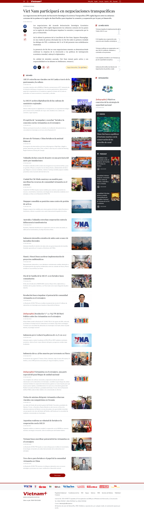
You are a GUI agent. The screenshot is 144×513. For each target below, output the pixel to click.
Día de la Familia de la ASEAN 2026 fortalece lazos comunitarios (43, 277)
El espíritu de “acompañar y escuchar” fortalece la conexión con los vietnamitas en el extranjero (43, 121)
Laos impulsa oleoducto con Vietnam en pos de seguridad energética (108, 59)
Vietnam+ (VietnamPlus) (36, 1)
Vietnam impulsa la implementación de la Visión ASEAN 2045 (108, 30)
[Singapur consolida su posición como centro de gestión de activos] (82, 206)
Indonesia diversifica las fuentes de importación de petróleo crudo (106, 68)
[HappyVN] (115, 486)
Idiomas (93, 493)
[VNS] (68, 486)
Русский (115, 1)
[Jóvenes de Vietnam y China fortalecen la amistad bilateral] (82, 143)
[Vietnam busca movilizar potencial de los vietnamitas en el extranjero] (82, 444)
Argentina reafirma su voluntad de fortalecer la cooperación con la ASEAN (42, 421)
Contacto (57, 495)
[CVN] (80, 486)
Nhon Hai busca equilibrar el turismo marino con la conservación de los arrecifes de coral (108, 138)
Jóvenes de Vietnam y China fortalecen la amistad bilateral (43, 139)
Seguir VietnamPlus (72, 67)
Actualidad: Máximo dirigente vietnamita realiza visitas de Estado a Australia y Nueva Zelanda (103, 179)
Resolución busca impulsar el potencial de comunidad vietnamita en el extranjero (45, 296)
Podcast (103, 154)
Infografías (103, 78)
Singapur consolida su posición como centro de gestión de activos (46, 202)
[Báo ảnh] (104, 486)
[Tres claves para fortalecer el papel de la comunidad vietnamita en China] (82, 463)
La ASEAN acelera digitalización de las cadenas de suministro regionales (43, 102)
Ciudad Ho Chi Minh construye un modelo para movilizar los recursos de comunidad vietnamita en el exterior (45, 182)
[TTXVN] (28, 486)
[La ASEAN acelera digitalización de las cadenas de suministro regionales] (82, 106)
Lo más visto (103, 26)
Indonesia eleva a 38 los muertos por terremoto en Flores (46, 353)
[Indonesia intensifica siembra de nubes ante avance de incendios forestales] (82, 243)
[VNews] (35, 486)
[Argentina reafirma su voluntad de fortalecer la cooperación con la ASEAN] (82, 425)
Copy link (25, 39)
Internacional (28, 6)
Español (106, 1)
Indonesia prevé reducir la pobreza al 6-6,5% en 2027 (44, 335)
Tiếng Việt (90, 1)
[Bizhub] (58, 486)
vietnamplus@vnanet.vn (65, 503)
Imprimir (25, 35)
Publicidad (117, 493)
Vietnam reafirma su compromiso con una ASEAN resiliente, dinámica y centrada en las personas (107, 50)
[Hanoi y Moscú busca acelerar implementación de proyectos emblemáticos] (82, 261)
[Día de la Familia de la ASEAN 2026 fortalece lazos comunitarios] (82, 281)
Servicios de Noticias (107, 493)
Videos (102, 114)
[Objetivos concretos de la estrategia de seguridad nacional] (108, 89)
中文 (111, 1)
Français (101, 1)
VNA (98, 493)
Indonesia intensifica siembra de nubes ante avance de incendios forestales (45, 239)
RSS (82, 493)
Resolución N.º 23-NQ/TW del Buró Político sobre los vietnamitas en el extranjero (43, 315)
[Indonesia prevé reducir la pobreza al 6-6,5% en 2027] (82, 340)
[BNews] (50, 486)
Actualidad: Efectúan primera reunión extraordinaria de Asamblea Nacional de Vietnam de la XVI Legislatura (103, 198)
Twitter (25, 31)
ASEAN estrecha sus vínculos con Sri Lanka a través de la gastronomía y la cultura (46, 80)
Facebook (25, 26)
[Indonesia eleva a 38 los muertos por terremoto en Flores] (82, 358)
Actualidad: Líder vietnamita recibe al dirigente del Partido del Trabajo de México (103, 162)
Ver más (29, 75)
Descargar (57, 475)
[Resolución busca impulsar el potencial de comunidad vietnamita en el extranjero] (82, 300)
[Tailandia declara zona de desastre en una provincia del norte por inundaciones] (82, 163)
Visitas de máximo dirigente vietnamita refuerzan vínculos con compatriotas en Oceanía (43, 398)
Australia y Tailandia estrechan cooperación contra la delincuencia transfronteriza (45, 221)
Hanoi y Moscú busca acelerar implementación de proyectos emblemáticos (43, 257)
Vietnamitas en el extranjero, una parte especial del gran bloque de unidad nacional (45, 373)
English (96, 1)
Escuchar (103, 169)
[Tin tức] (42, 486)
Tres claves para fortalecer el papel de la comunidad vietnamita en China (44, 459)
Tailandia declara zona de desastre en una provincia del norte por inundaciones (46, 159)
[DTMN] (92, 486)
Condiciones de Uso (73, 493)
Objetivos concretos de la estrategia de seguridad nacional (107, 102)
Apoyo (87, 493)
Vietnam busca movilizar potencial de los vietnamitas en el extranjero (46, 440)
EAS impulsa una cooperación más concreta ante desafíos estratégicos (106, 40)
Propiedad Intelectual (60, 493)
